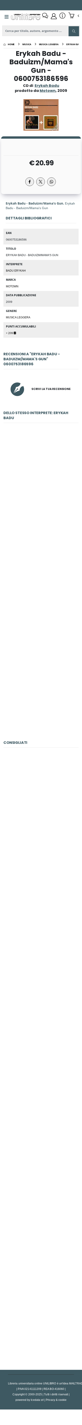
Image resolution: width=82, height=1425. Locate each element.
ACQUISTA (43, 517)
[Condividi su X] (40, 181)
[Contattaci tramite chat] (45, 16)
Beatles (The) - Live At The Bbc (40, 1317)
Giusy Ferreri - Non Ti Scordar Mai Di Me (41, 1114)
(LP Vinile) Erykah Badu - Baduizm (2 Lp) (41, 484)
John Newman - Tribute (41, 1216)
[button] (73, 16)
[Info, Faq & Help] (62, 16)
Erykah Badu (47, 85)
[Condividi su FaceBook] (29, 181)
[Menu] (6, 16)
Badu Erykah (16, 270)
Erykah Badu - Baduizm (41, 586)
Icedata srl (37, 1400)
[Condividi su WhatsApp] (51, 181)
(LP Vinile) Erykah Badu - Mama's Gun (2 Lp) (41, 688)
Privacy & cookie (56, 1400)
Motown (12, 286)
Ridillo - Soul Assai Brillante (41, 809)
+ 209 (10, 333)
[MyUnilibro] (54, 16)
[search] (74, 31)
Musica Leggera (18, 317)
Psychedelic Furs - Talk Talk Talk (41, 1012)
